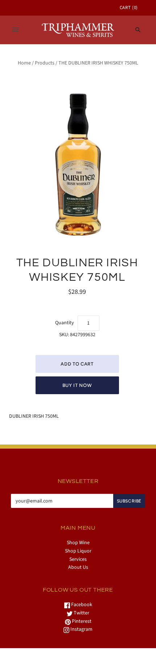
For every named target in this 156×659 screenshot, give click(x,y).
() (129, 7)
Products (44, 63)
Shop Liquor (78, 551)
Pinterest (81, 621)
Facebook (81, 604)
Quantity (64, 322)
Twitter (81, 613)
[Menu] (15, 29)
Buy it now (77, 385)
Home (24, 63)
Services (78, 559)
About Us (78, 567)
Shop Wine (78, 542)
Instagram (81, 629)
